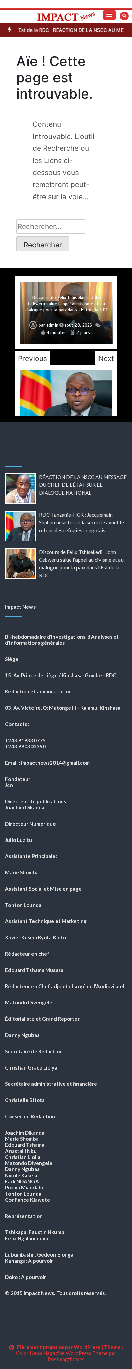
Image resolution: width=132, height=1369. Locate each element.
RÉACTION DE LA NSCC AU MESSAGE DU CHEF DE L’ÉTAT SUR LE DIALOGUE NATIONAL (83, 485)
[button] (109, 15)
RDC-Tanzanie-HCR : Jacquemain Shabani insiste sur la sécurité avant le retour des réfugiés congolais (81, 522)
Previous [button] (32, 358)
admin (52, 325)
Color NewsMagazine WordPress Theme (62, 1353)
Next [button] (106, 358)
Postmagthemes (66, 1359)
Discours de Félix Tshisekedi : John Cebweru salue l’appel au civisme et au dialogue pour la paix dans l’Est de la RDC (66, 304)
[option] (66, 312)
